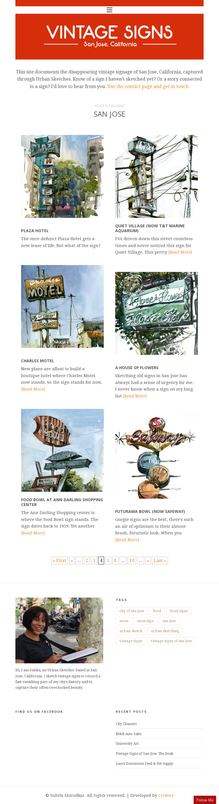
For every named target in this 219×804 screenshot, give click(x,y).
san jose (169, 621)
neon (123, 621)
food (157, 611)
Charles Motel (37, 360)
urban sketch (130, 631)
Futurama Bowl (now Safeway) (150, 511)
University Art (127, 744)
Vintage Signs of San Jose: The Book (144, 754)
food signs (179, 611)
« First (59, 560)
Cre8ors (166, 795)
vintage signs (130, 641)
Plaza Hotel (35, 230)
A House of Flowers (137, 367)
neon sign (145, 621)
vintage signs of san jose (171, 641)
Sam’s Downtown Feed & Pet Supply (144, 764)
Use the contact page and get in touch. (148, 86)
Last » (160, 560)
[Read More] (180, 252)
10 (131, 560)
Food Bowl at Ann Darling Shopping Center (62, 502)
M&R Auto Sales (128, 734)
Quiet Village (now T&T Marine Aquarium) (150, 228)
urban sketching (165, 631)
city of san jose (131, 611)
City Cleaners (126, 724)
